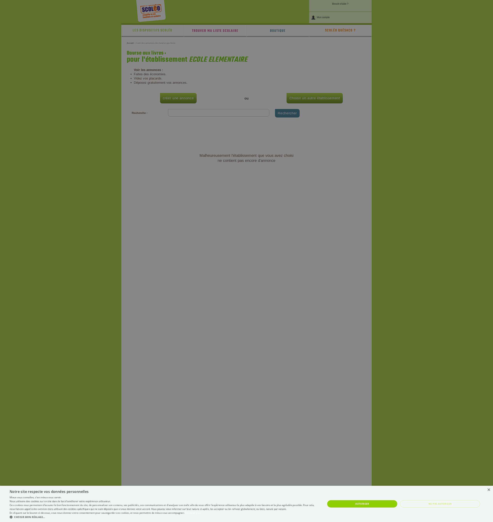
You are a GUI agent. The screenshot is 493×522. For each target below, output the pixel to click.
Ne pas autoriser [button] (440, 503)
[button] (163, 517)
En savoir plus (193, 512)
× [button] (488, 489)
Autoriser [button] (362, 503)
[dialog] (246, 504)
